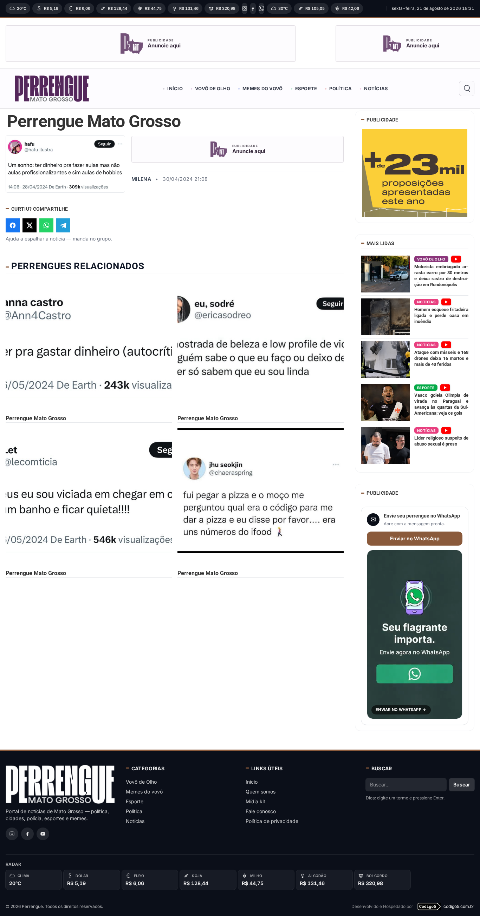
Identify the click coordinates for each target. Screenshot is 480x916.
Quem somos (260, 792)
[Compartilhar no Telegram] (63, 225)
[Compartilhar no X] (29, 225)
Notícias (376, 88)
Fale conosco (261, 811)
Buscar (461, 785)
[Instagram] (244, 8)
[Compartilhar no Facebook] (13, 225)
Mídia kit (255, 801)
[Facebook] (253, 8)
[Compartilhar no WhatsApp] (46, 225)
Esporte (306, 88)
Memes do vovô (262, 88)
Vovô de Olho (212, 88)
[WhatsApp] (261, 8)
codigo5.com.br (458, 906)
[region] (194, 8)
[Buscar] (466, 88)
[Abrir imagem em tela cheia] (65, 164)
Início (175, 88)
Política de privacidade (272, 821)
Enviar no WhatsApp (415, 538)
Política (340, 88)
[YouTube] (43, 834)
